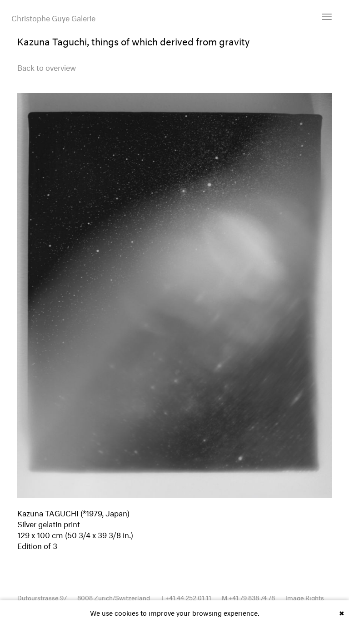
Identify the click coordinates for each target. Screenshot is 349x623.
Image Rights (304, 597)
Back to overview (46, 66)
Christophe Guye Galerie (53, 17)
